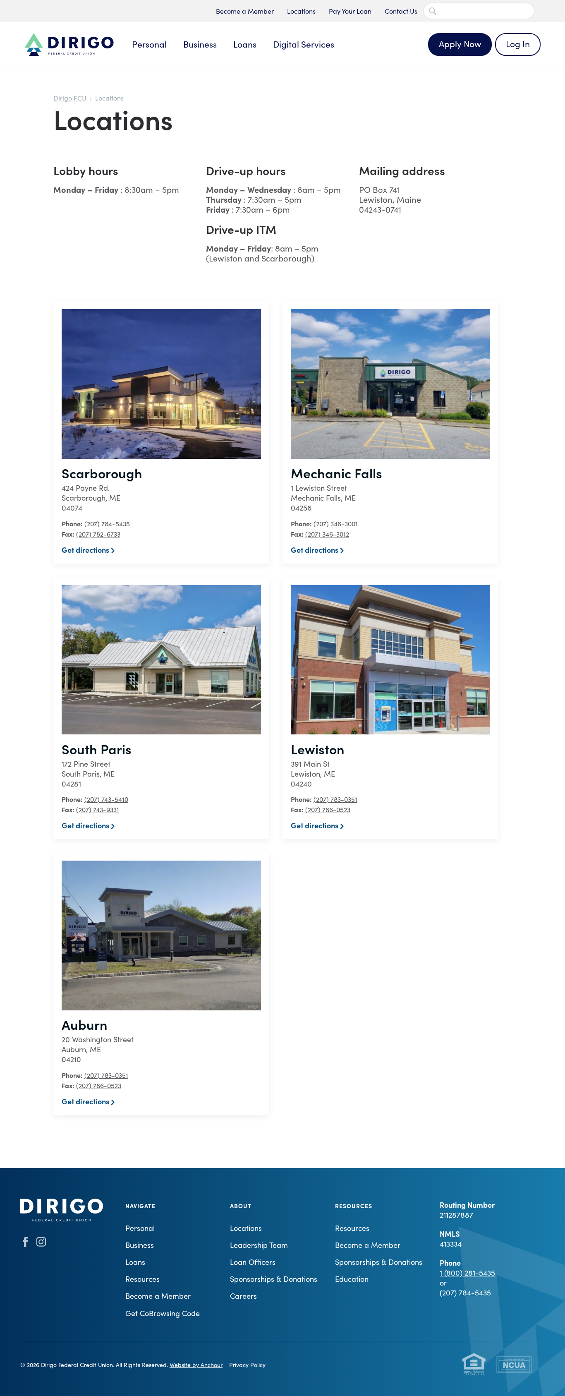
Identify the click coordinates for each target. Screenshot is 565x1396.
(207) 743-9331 (97, 809)
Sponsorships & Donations (273, 1279)
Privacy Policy (247, 1365)
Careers (243, 1296)
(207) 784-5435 (107, 523)
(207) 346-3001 (336, 523)
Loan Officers (252, 1262)
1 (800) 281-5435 (467, 1273)
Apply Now (460, 44)
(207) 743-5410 (106, 799)
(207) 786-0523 (327, 809)
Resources (142, 1279)
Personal (149, 44)
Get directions (85, 549)
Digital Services (303, 44)
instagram (41, 1242)
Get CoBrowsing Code (162, 1313)
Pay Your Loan (350, 11)
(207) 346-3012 (327, 534)
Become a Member (245, 11)
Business (200, 44)
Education (352, 1279)
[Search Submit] (432, 11)
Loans (244, 44)
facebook (25, 1242)
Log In (518, 44)
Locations (301, 11)
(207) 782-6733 (98, 534)
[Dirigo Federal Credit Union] (69, 44)
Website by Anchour (196, 1365)
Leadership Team (259, 1245)
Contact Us (401, 11)
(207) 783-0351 (335, 799)
